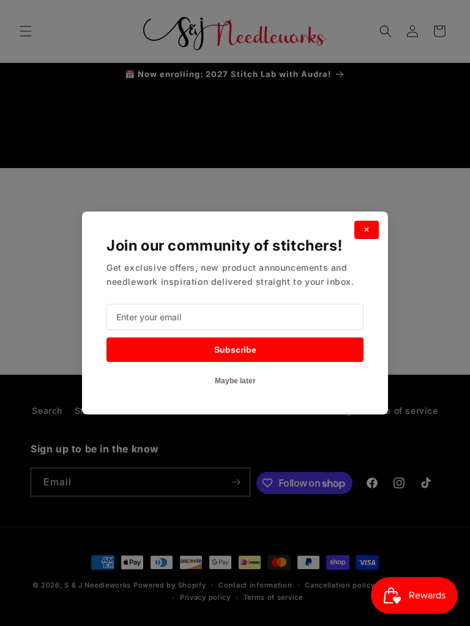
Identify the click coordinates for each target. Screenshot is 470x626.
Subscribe (235, 350)
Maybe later (235, 381)
